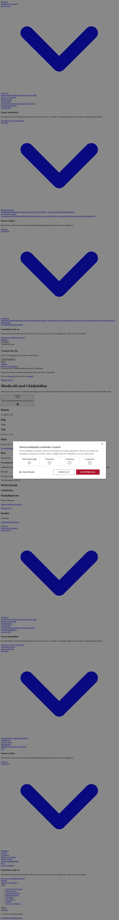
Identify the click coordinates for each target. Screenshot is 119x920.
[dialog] (59, 460)
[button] (26, 472)
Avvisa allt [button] (64, 472)
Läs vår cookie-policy (85, 454)
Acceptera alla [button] (88, 472)
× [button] (102, 444)
